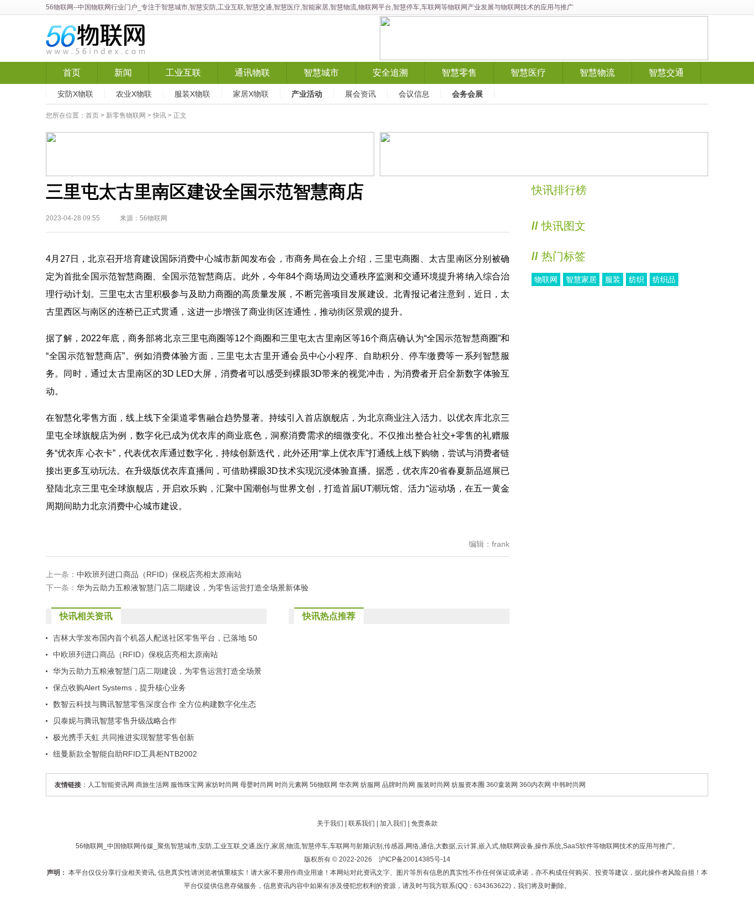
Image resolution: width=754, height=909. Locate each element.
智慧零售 (459, 72)
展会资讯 (360, 93)
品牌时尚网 (398, 785)
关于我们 (330, 823)
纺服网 (370, 785)
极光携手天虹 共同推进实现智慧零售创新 (123, 737)
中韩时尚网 (569, 785)
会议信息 (414, 93)
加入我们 (393, 823)
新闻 (123, 72)
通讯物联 (252, 72)
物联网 (545, 279)
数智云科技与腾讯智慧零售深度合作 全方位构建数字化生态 (154, 704)
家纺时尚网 (221, 785)
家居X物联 (251, 93)
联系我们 (361, 823)
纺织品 (664, 279)
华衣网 (349, 785)
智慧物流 (597, 72)
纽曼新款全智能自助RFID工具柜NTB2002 (125, 753)
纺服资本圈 (468, 785)
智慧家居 (581, 279)
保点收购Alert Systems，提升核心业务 (119, 687)
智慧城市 (321, 72)
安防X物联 (75, 93)
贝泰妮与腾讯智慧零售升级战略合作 (115, 720)
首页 (72, 72)
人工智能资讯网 (111, 785)
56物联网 (59, 7)
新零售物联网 (126, 115)
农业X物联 (134, 93)
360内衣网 (535, 785)
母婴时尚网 (256, 785)
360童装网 (502, 785)
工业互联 (183, 72)
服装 (612, 279)
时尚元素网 (291, 785)
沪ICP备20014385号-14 (414, 859)
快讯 (159, 115)
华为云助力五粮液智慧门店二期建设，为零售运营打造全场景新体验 (193, 587)
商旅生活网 (152, 785)
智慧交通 (666, 72)
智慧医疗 (528, 72)
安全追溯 (390, 72)
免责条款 (424, 823)
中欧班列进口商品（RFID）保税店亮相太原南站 (159, 574)
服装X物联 (192, 93)
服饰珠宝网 (187, 785)
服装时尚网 (433, 785)
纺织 (636, 279)
